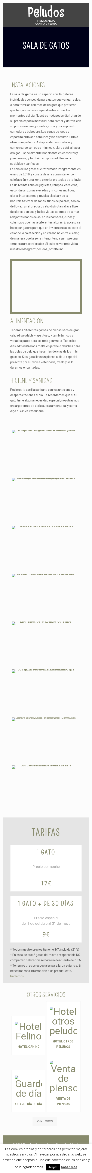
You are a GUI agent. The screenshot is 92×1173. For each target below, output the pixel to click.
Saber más (69, 1167)
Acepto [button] (53, 1167)
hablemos (17, 976)
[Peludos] (46, 15)
